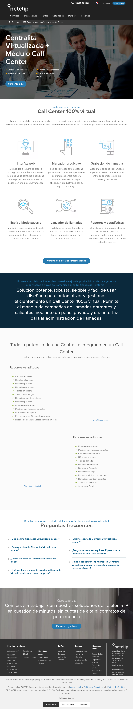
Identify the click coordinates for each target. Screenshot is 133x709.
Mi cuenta (79, 663)
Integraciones (30, 16)
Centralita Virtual (29, 658)
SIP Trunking (12, 672)
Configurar (83, 704)
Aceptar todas (51, 704)
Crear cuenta (119, 3)
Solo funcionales (68, 704)
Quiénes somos (81, 651)
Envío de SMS (12, 669)
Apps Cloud (43, 658)
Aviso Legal (75, 687)
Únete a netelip (81, 660)
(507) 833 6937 (82, 3)
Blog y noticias (97, 671)
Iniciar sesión (106, 3)
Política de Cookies (116, 687)
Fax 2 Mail (11, 666)
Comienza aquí (16, 84)
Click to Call (12, 663)
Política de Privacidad (93, 687)
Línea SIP (11, 655)
